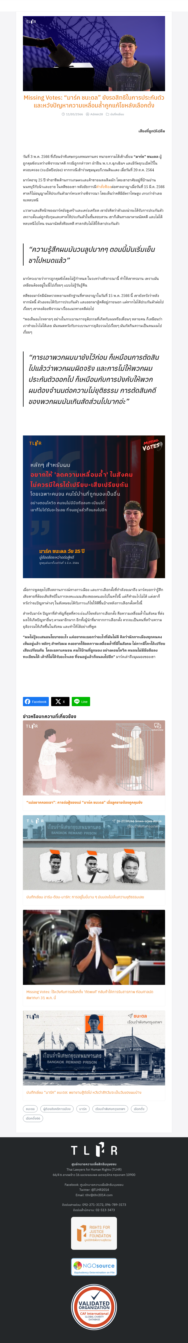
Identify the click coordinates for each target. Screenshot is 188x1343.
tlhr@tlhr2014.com (99, 1194)
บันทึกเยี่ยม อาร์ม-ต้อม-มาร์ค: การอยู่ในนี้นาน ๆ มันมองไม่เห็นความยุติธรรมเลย (85, 896)
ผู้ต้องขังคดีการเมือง (57, 1108)
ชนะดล (30, 1108)
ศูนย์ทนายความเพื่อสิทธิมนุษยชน (102, 1184)
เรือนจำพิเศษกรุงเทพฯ (110, 1108)
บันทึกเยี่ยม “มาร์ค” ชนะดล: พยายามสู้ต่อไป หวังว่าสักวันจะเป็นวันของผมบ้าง (83, 1092)
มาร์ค (83, 1108)
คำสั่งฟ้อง (103, 187)
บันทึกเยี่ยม (117, 114)
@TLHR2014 (100, 1189)
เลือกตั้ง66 (33, 1118)
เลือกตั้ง (139, 1108)
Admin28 (96, 114)
